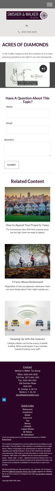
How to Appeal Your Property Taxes (27, 225)
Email (9, 123)
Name (9, 106)
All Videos (27, 431)
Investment (27, 412)
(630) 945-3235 (29, 31)
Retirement (27, 409)
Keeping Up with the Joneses (27, 338)
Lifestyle (27, 426)
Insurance (27, 417)
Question (9, 139)
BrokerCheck (6, 439)
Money (28, 423)
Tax (27, 420)
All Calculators (27, 434)
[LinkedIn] (27, 25)
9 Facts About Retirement (27, 281)
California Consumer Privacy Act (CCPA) (22, 471)
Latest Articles (27, 429)
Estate (27, 414)
